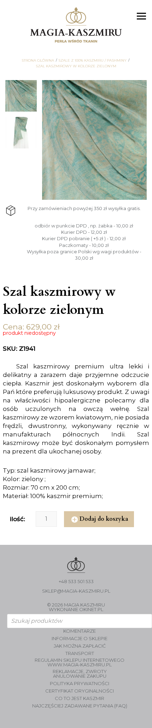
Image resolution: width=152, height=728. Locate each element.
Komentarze (79, 631)
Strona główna (38, 60)
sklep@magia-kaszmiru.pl (76, 591)
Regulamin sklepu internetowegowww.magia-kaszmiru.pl (79, 662)
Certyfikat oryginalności (79, 691)
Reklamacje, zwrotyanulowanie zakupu (80, 673)
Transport (79, 653)
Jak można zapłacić (80, 646)
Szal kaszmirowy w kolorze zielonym (76, 66)
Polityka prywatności (79, 683)
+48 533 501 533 (76, 581)
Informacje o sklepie (79, 638)
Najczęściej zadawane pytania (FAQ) (79, 706)
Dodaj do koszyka (104, 519)
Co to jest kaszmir (79, 698)
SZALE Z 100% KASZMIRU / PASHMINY (92, 60)
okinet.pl (91, 609)
